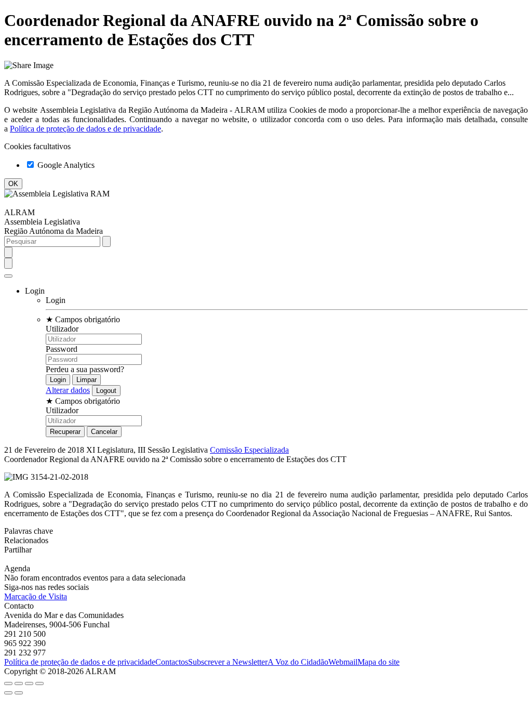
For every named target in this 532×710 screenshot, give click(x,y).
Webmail (342, 662)
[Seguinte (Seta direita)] (19, 692)
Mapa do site (378, 662)
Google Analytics (65, 165)
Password (61, 349)
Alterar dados (68, 390)
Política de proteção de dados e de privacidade (85, 128)
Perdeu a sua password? (85, 369)
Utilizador (62, 328)
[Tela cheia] (29, 683)
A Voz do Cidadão (298, 662)
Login (55, 300)
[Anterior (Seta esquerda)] (8, 692)
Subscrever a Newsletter (228, 662)
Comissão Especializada (249, 449)
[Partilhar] (19, 683)
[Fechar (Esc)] (8, 683)
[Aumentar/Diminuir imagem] (39, 683)
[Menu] (8, 276)
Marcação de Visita (35, 596)
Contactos (171, 662)
